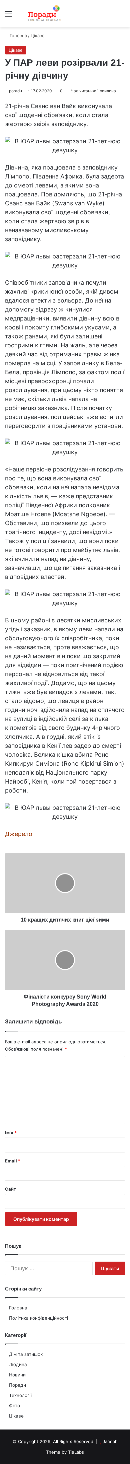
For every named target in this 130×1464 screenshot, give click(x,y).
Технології (20, 1395)
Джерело (18, 833)
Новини (17, 1374)
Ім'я (11, 1132)
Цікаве (16, 1416)
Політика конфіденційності (38, 1318)
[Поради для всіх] (43, 14)
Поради (17, 1385)
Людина (18, 1364)
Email (12, 1160)
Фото (14, 1405)
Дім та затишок (26, 1354)
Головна (18, 1307)
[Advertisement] (65, 95)
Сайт (10, 1189)
